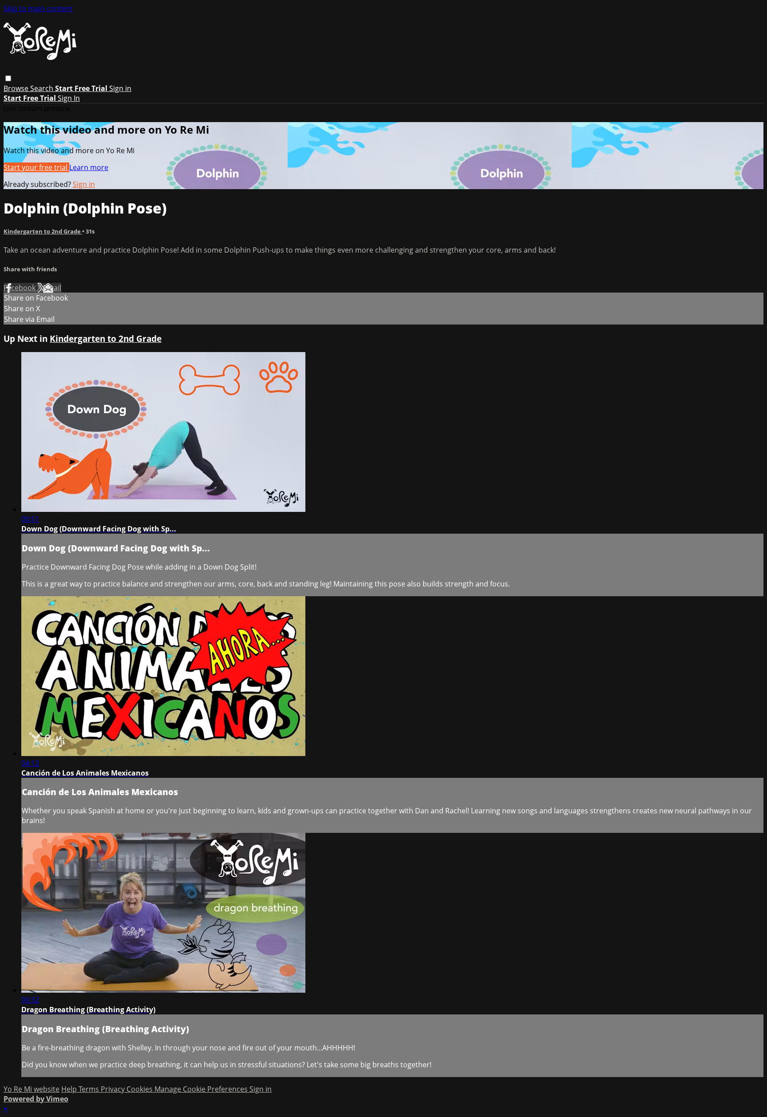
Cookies (140, 1089)
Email (52, 288)
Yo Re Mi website (31, 1089)
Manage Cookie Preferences (201, 1089)
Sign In (69, 98)
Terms (90, 1089)
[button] (8, 78)
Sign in (120, 88)
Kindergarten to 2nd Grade (43, 231)
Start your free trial (36, 167)
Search (42, 88)
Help (70, 1089)
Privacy (114, 1089)
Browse (17, 88)
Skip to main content (38, 8)
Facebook (20, 288)
